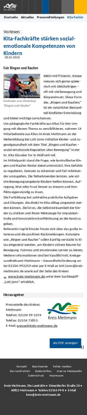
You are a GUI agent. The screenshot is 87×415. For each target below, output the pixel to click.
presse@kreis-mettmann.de (37, 326)
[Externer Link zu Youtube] (53, 407)
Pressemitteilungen (50, 17)
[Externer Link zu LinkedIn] (43, 407)
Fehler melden (62, 366)
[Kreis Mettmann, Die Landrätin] (43, 390)
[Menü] (80, 7)
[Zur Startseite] (11, 7)
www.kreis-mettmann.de (26, 277)
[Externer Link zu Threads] (32, 407)
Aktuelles (27, 17)
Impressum (56, 375)
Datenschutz (36, 375)
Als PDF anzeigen (65, 343)
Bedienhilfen (43, 371)
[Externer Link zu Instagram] (22, 407)
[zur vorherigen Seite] (81, 347)
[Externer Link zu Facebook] (11, 407)
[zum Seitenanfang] (83, 347)
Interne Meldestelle (69, 371)
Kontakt (22, 366)
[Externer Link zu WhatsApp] (63, 407)
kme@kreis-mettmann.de (43, 394)
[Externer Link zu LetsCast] (74, 407)
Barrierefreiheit (20, 371)
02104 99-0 (56, 390)
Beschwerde (40, 366)
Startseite (11, 17)
